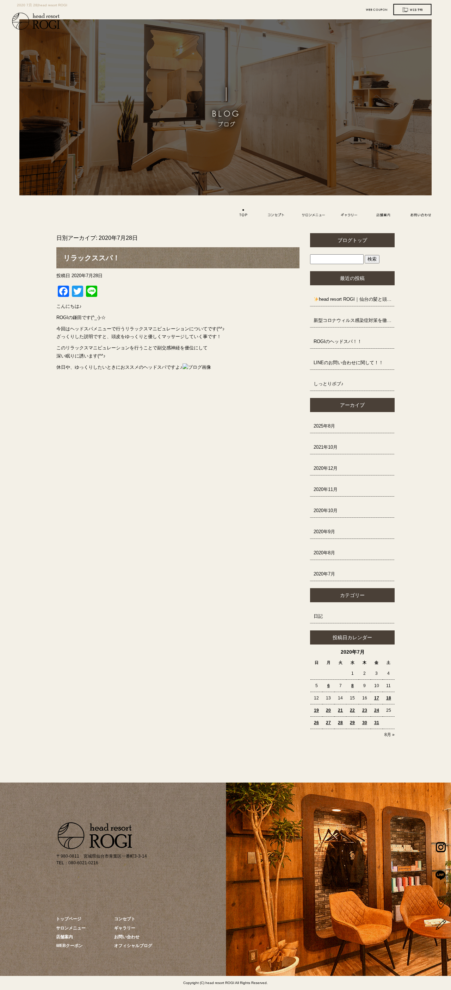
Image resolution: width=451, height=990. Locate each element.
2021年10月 (326, 447)
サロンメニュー (312, 214)
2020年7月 (324, 574)
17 (376, 698)
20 (328, 710)
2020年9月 (324, 531)
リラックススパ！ (91, 258)
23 (364, 710)
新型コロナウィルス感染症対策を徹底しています (354, 320)
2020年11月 (326, 489)
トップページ (240, 214)
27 (328, 722)
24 (376, 710)
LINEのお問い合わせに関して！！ (348, 362)
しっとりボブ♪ (329, 383)
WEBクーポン (69, 945)
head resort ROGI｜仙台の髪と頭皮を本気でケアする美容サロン (357, 299)
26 (316, 722)
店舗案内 (384, 214)
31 (376, 722)
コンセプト (276, 214)
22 (352, 710)
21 (340, 710)
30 (364, 722)
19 (316, 710)
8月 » (389, 734)
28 (340, 722)
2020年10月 (326, 510)
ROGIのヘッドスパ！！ (338, 341)
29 (352, 722)
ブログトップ (352, 240)
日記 (318, 616)
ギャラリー (348, 214)
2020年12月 (326, 468)
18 (388, 698)
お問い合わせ (420, 214)
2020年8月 (324, 552)
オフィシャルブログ (133, 945)
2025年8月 (324, 426)
